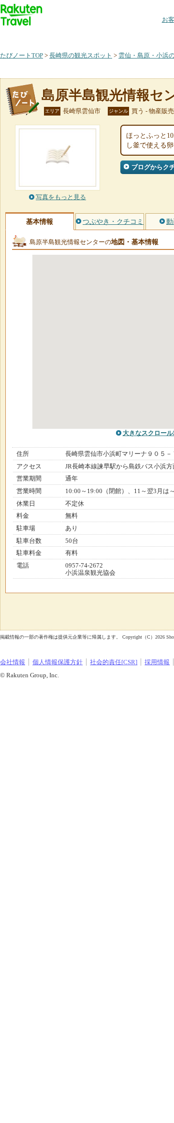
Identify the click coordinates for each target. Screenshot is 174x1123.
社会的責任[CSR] (113, 662)
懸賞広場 (113, 36)
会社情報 (12, 662)
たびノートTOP (21, 55)
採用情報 (157, 662)
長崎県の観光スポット (80, 55)
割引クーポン (152, 36)
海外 (73, 36)
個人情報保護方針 (57, 662)
